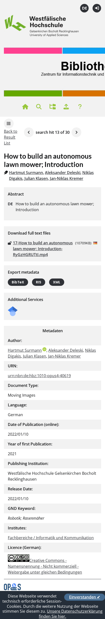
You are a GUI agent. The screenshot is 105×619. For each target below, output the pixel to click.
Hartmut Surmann (26, 172)
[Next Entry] (76, 132)
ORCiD (44, 349)
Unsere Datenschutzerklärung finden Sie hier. (71, 614)
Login (97, 8)
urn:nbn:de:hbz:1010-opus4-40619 (39, 375)
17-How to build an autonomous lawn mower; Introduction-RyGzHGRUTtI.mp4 (43, 248)
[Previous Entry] (29, 132)
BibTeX (18, 282)
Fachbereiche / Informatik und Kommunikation (51, 537)
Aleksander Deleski (62, 172)
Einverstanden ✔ (84, 597)
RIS (38, 282)
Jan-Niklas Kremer (66, 178)
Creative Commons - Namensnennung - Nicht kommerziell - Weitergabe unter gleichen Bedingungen (45, 566)
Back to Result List (10, 137)
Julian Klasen (36, 178)
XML (56, 282)
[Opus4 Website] (12, 588)
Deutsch (84, 8)
